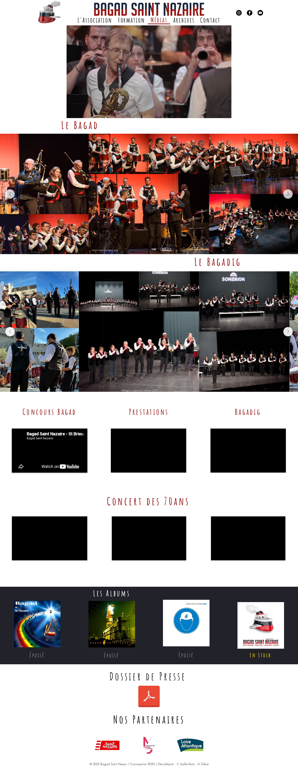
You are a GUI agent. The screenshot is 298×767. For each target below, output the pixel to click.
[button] (225, 113)
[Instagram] (239, 13)
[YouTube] (260, 13)
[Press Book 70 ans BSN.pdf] (149, 697)
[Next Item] (288, 194)
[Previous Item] (10, 194)
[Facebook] (249, 13)
